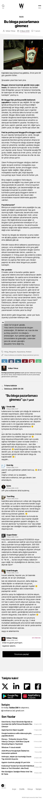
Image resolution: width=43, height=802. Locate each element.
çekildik (22, 325)
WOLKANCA (21, 5)
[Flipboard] (27, 686)
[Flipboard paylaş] (32, 361)
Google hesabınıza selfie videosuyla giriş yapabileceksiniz (17, 734)
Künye (30, 789)
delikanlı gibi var (12, 240)
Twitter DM (13, 708)
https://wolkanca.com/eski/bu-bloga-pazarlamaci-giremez (21, 355)
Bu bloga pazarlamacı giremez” (22, 398)
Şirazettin (8, 344)
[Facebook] (38, 686)
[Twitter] (5, 686)
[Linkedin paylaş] (18, 361)
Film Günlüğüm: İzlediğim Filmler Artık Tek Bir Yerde (17, 773)
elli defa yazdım (11, 237)
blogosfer (13, 352)
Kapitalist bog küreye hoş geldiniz (15, 73)
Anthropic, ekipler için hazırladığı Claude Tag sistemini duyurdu (16, 758)
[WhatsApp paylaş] (39, 361)
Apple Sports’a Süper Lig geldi (13, 730)
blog (6, 352)
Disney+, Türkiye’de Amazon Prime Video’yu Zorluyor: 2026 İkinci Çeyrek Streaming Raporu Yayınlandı (15, 741)
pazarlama (21, 352)
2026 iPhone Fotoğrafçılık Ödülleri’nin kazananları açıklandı (15, 752)
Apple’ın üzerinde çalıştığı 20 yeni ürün (16, 762)
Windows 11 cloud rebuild (11, 747)
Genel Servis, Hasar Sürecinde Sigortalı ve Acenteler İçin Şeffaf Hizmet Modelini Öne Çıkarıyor (17, 724)
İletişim (39, 789)
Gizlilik (21, 789)
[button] (11, 696)
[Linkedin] (16, 686)
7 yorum (37, 31)
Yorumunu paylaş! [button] (21, 654)
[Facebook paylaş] (11, 361)
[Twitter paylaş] (5, 361)
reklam (29, 352)
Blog (21, 16)
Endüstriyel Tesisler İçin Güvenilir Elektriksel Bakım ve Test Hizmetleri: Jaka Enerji (18, 767)
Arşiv (14, 789)
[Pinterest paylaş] (25, 361)
